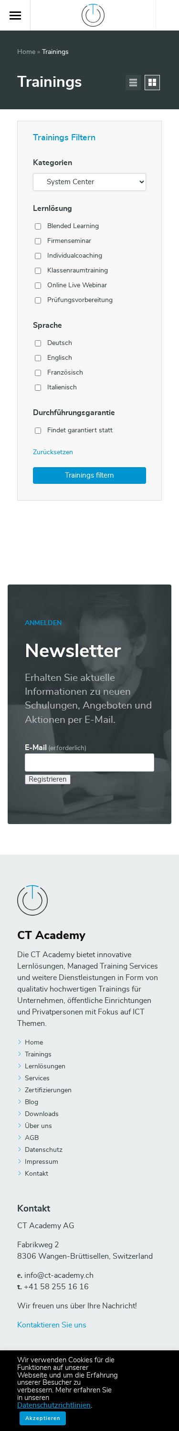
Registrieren (48, 779)
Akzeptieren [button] (42, 1418)
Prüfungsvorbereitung (80, 300)
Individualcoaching (74, 255)
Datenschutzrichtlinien (54, 1405)
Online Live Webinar (77, 285)
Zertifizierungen (48, 1090)
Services (37, 1078)
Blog (31, 1102)
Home (26, 52)
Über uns (38, 1126)
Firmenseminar (69, 241)
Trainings (38, 1054)
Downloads (42, 1114)
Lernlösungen (45, 1066)
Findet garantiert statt (80, 430)
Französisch (65, 372)
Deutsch (59, 343)
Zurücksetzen (53, 452)
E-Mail (55, 748)
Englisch (59, 358)
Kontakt (36, 1173)
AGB (32, 1138)
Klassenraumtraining (77, 270)
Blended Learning (73, 226)
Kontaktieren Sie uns (51, 1325)
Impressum (41, 1162)
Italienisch (62, 387)
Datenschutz (44, 1150)
